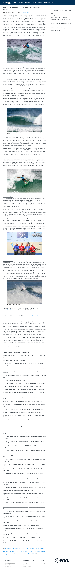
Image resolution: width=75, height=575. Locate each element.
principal (27, 12)
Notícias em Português (27, 564)
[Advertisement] (59, 42)
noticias (22, 12)
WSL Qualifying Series (30, 553)
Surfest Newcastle (23, 551)
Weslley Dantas (32, 551)
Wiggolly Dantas (41, 551)
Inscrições (25, 563)
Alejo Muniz (17, 548)
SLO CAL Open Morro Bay (12, 551)
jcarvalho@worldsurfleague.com (35, 315)
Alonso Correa (30, 548)
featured (9, 550)
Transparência (8, 566)
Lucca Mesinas (21, 550)
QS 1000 (42, 550)
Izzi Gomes (14, 550)
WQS (13, 553)
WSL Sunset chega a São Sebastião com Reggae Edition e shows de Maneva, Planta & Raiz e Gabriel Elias (61, 12)
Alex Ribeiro (24, 548)
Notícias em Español (27, 566)
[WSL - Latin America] (7, 2)
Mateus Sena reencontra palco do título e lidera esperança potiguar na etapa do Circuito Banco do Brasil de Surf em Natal (61, 29)
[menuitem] (15, 2)
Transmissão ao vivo (9, 564)
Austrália (37, 548)
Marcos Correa (36, 550)
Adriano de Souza (9, 548)
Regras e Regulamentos (10, 563)
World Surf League (7, 553)
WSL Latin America (20, 553)
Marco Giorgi (28, 550)
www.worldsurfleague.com (9, 309)
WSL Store (43, 563)
